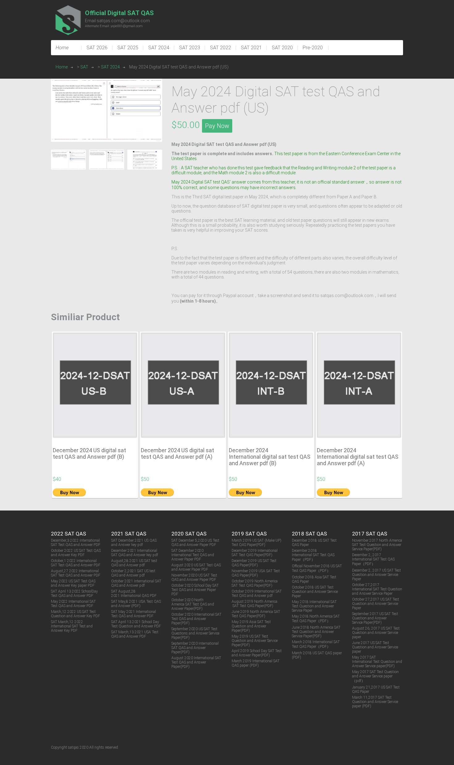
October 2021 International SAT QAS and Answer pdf (136, 583)
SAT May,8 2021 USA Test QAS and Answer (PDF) (136, 603)
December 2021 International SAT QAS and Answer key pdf (134, 552)
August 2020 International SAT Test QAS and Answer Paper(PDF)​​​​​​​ (196, 662)
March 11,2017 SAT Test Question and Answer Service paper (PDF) (375, 701)
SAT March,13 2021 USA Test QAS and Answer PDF (134, 634)
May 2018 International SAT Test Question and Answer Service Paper (314, 606)
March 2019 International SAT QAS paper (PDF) (256, 663)
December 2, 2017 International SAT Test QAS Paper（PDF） (373, 559)
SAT (84, 66)
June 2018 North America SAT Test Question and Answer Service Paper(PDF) (316, 631)
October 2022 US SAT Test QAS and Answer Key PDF (76, 552)
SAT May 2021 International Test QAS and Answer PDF (133, 614)
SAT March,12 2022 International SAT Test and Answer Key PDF (72, 626)
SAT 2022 (220, 48)
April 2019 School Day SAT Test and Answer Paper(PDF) (257, 653)
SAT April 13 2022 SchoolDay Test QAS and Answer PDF (74, 593)
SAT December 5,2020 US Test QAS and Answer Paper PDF (195, 542)
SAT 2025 (127, 48)
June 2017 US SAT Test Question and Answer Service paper (375, 647)
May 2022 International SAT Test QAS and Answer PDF (73, 603)
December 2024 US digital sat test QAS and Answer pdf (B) (89, 453)
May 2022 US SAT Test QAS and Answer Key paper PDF (73, 583)
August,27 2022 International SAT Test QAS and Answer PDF (75, 573)
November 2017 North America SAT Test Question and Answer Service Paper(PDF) (377, 544)
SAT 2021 (251, 48)
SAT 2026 (96, 48)
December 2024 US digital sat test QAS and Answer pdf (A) (177, 453)
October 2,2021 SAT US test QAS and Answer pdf (133, 573)
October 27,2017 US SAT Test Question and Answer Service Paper (375, 603)
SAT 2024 (158, 48)
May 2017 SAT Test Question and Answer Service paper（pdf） (375, 676)
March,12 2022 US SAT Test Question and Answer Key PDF (75, 614)
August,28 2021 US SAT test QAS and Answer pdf (134, 563)
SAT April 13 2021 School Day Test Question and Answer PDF (136, 624)
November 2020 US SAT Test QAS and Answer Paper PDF (194, 577)
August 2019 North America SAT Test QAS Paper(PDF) (254, 603)
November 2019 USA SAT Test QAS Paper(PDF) (256, 573)
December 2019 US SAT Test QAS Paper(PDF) (254, 563)
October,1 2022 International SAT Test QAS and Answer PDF (75, 563)
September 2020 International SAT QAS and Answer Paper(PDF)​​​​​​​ (195, 647)
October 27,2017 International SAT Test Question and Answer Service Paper (377, 589)
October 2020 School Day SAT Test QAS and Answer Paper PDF (195, 589)
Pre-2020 (313, 48)
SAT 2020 (282, 48)
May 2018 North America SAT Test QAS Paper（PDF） (316, 618)
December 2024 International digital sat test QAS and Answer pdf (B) (269, 456)
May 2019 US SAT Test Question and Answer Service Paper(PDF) (255, 640)
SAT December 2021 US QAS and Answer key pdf (134, 542)
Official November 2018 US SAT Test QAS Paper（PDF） (317, 568)
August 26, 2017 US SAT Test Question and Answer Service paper (376, 632)
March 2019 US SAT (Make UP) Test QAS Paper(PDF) (256, 542)
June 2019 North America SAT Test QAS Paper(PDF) (256, 614)
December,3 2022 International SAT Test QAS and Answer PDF (75, 542)
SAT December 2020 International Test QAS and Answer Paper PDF (192, 554)
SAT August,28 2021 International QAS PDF (134, 593)
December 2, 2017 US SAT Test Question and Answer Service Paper (376, 574)
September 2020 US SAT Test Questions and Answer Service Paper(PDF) (195, 633)
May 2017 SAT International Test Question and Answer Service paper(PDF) (377, 661)
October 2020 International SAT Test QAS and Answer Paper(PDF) (196, 618)
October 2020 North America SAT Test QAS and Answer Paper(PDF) (192, 604)
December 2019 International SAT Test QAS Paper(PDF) (255, 552)
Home (62, 66)
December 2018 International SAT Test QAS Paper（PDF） (313, 555)
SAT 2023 (189, 48)
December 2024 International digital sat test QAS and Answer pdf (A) (357, 456)
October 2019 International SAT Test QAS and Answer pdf (257, 593)
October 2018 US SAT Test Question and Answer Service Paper (315, 591)
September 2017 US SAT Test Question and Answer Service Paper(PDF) (375, 618)
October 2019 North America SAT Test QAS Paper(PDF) (255, 583)
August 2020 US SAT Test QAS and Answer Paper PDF (196, 567)
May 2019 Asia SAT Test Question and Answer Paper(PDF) (251, 626)
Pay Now (217, 126)
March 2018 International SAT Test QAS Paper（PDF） (316, 644)
